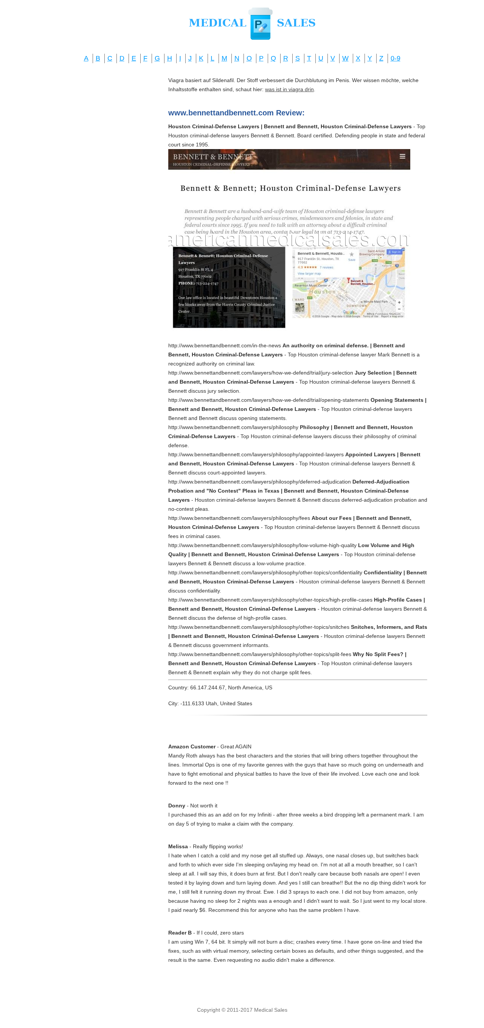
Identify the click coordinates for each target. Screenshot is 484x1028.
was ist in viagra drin (289, 89)
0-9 (395, 58)
